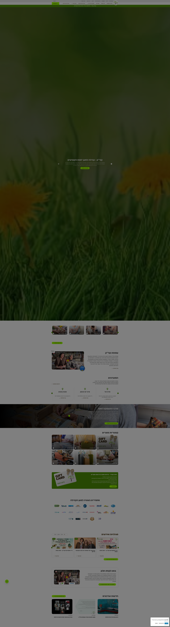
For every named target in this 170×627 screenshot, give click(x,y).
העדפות (156, 623)
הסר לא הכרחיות (161, 623)
